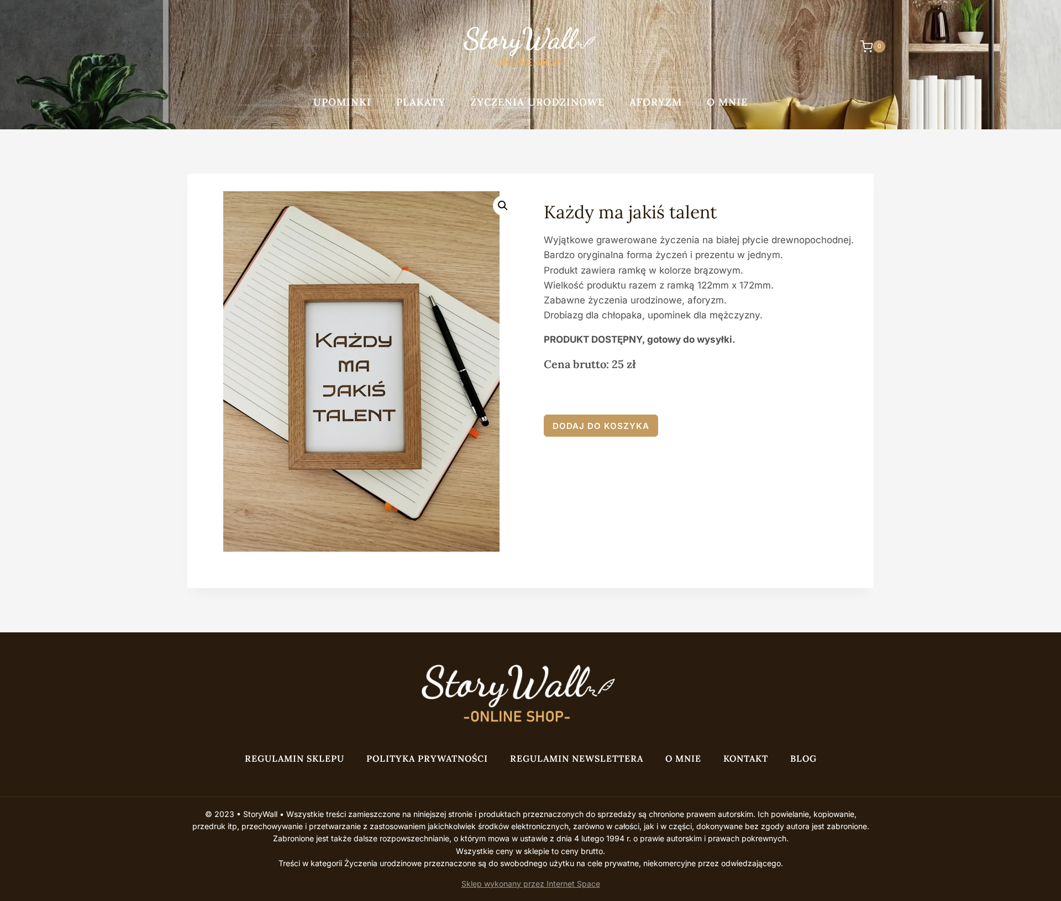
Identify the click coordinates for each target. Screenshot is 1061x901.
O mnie (727, 102)
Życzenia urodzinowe (537, 102)
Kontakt (745, 758)
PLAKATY (420, 102)
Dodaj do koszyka (601, 426)
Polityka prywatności (427, 758)
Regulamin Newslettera (576, 758)
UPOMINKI (342, 102)
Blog (803, 758)
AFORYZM (655, 102)
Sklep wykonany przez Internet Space (530, 883)
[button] (503, 206)
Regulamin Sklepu (294, 758)
